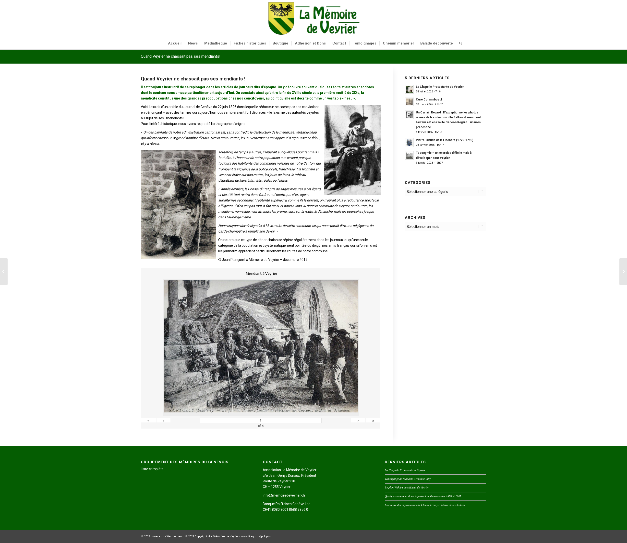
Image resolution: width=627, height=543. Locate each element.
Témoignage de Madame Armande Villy (408, 479)
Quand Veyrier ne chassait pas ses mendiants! (180, 56)
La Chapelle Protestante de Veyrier (405, 470)
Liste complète (152, 469)
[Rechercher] (459, 43)
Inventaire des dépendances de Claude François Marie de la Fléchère (425, 505)
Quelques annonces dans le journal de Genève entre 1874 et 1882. (423, 496)
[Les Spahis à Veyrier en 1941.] (4, 271)
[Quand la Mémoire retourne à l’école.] (623, 271)
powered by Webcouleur (167, 536)
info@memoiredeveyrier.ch (284, 495)
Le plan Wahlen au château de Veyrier (407, 487)
